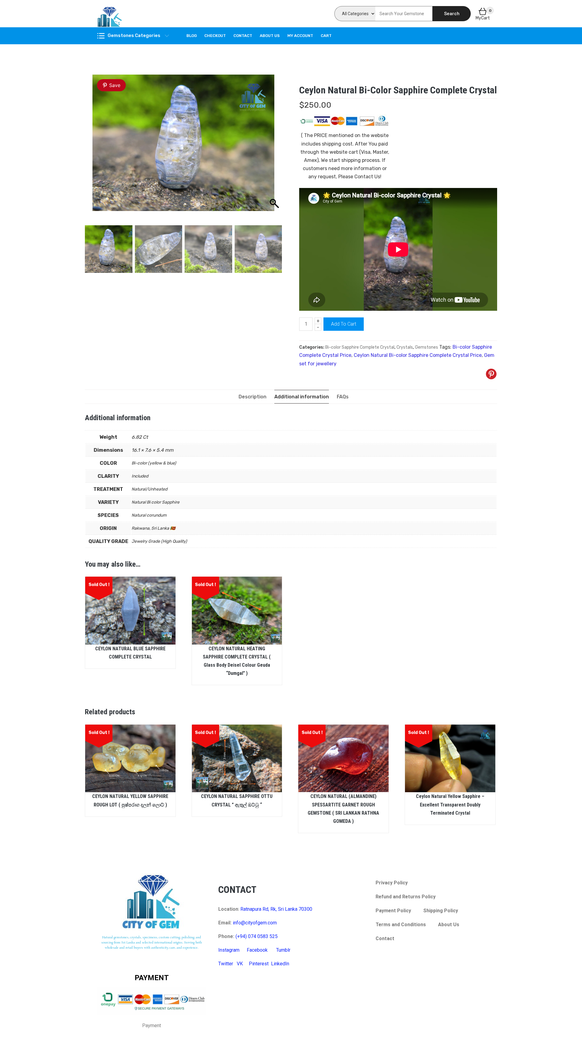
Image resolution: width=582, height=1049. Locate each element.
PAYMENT (152, 978)
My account (300, 35)
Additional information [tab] (301, 397)
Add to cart (343, 324)
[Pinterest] (491, 374)
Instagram (228, 950)
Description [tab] (252, 397)
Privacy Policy (392, 883)
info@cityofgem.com (255, 923)
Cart (326, 35)
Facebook (257, 950)
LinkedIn (280, 964)
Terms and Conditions (401, 924)
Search (452, 13)
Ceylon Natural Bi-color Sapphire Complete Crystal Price (418, 355)
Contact (242, 35)
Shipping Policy (440, 910)
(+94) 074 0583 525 (257, 936)
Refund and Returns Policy (406, 897)
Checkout (215, 35)
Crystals (404, 347)
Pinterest (259, 964)
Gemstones (426, 347)
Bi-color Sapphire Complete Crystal (359, 347)
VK (240, 964)
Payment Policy (393, 910)
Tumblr (283, 950)
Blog (191, 35)
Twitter (225, 964)
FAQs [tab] (343, 397)
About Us (270, 35)
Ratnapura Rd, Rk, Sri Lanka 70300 (276, 909)
